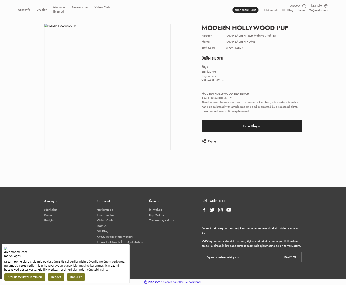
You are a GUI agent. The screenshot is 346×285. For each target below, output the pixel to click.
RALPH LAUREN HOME (240, 42)
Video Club (105, 220)
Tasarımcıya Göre (161, 220)
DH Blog (103, 231)
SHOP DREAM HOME (245, 10)
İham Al (102, 226)
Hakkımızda (105, 209)
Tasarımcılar (105, 215)
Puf (269, 36)
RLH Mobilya (256, 36)
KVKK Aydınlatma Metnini (115, 236)
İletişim (49, 220)
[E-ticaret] (172, 282)
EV (275, 36)
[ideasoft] (152, 282)
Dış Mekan (156, 215)
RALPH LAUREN (236, 36)
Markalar (50, 209)
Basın (48, 215)
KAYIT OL (290, 257)
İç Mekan (155, 209)
